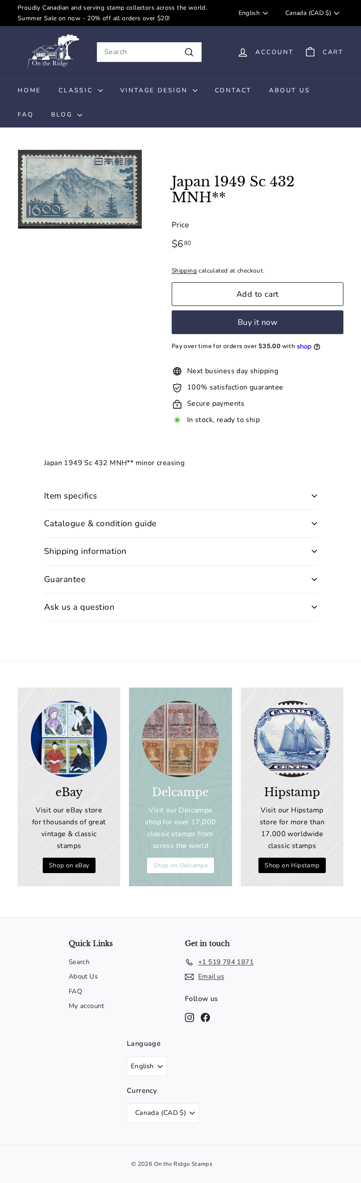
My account (86, 1005)
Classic (77, 90)
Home (29, 90)
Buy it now (258, 322)
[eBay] (69, 739)
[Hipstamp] (292, 739)
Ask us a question (79, 607)
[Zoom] (80, 189)
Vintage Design (155, 90)
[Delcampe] (180, 739)
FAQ (25, 114)
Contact (233, 90)
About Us (289, 90)
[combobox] (149, 52)
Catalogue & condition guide (100, 523)
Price (180, 225)
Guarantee (64, 579)
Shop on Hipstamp (292, 865)
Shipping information (85, 551)
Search (79, 961)
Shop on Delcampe (180, 865)
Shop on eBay (69, 865)
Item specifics (70, 496)
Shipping (184, 270)
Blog (63, 114)
